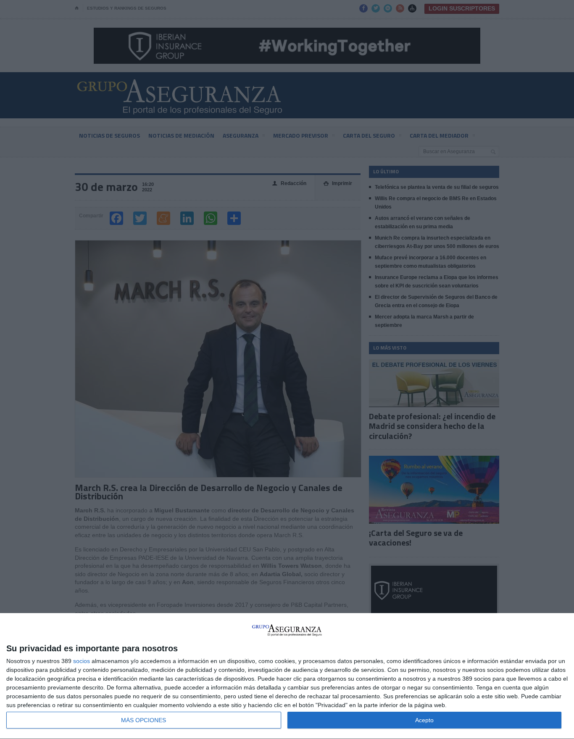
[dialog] (287, 676)
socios (81, 661)
